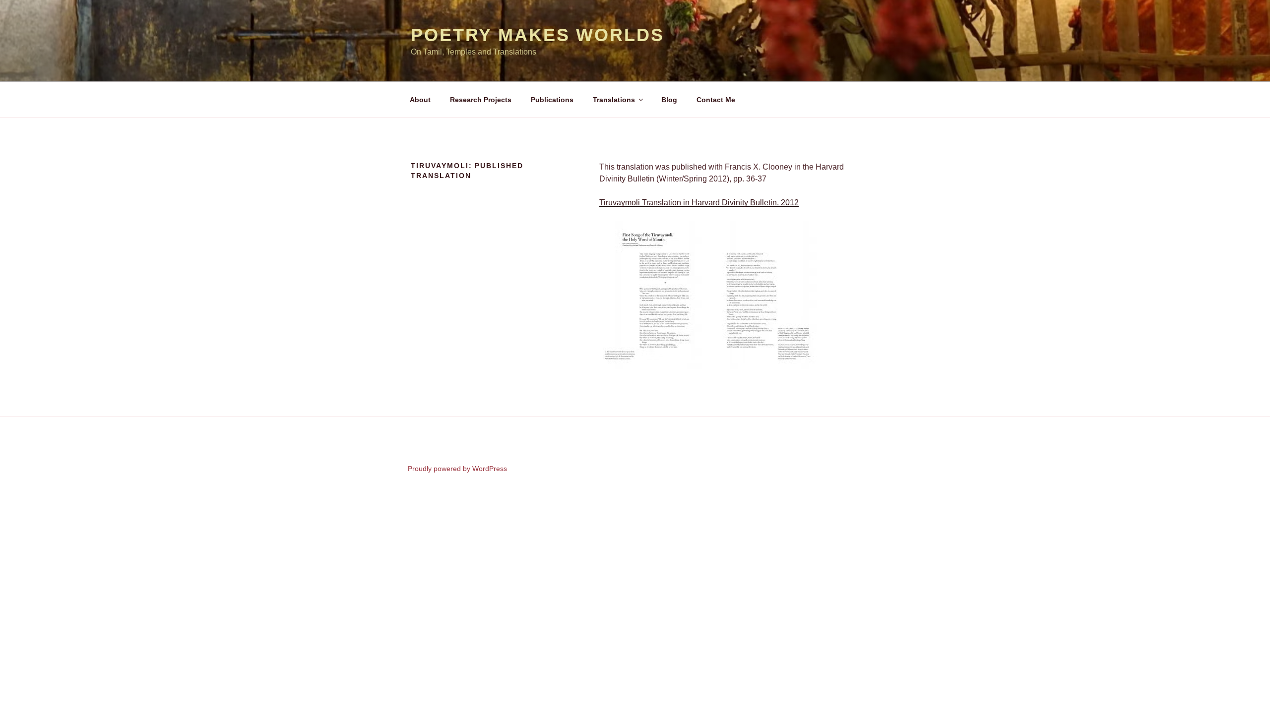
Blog (669, 100)
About (420, 100)
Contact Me (716, 100)
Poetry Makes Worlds (537, 35)
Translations (614, 100)
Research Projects (480, 100)
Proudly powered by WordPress (457, 469)
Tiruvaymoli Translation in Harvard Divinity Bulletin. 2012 (699, 202)
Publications (552, 100)
